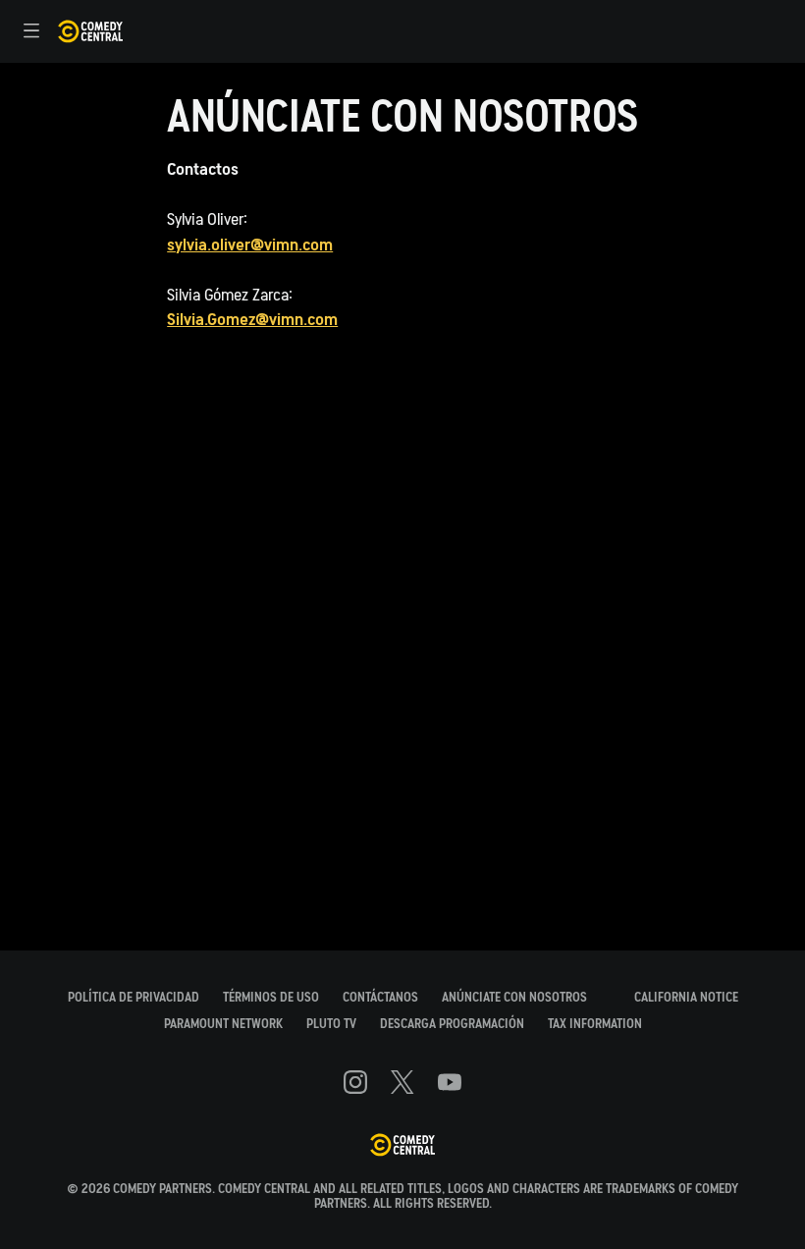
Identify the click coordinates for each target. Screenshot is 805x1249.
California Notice (686, 997)
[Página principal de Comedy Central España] (90, 31)
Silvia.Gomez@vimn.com (252, 319)
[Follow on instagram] (355, 1082)
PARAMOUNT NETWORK (223, 1023)
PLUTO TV (331, 1023)
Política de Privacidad (133, 997)
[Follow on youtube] (449, 1082)
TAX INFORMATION (595, 1023)
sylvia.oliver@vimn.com (250, 245)
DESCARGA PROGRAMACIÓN (452, 1023)
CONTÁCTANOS (380, 997)
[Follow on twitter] (402, 1082)
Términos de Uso (271, 997)
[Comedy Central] (402, 1146)
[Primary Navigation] (31, 31)
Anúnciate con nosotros (514, 997)
